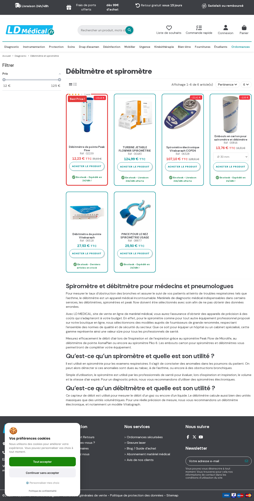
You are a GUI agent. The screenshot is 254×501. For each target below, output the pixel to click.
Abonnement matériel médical (148, 454)
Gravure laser (136, 443)
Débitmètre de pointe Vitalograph (86, 235)
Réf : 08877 (135, 240)
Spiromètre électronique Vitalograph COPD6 (182, 148)
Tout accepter (42, 461)
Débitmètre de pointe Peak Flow (87, 148)
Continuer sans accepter (42, 472)
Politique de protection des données (136, 495)
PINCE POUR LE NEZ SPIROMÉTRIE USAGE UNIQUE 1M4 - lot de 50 (134, 237)
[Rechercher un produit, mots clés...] (129, 30)
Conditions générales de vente (85, 495)
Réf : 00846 (231, 142)
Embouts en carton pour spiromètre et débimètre (230, 137)
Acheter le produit (135, 166)
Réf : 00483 (135, 154)
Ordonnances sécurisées (145, 437)
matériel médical (140, 314)
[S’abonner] (246, 461)
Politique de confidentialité (42, 491)
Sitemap (172, 495)
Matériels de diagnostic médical (180, 298)
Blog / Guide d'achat (141, 448)
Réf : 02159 (87, 153)
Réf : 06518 (87, 240)
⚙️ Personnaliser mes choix (42, 482)
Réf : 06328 (183, 154)
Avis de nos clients (140, 460)
